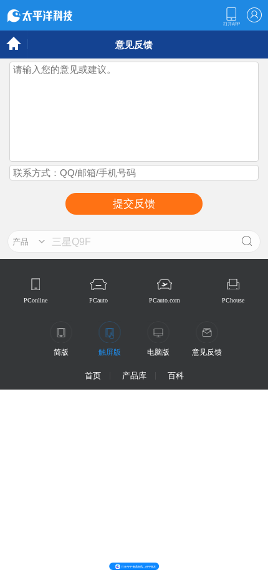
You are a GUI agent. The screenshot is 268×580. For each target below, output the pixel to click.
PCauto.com (164, 300)
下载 (231, 16)
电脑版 (158, 352)
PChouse (233, 300)
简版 (61, 352)
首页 (93, 375)
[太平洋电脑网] (57, 15)
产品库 (134, 375)
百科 (176, 375)
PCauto (98, 300)
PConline (35, 300)
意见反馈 (207, 352)
